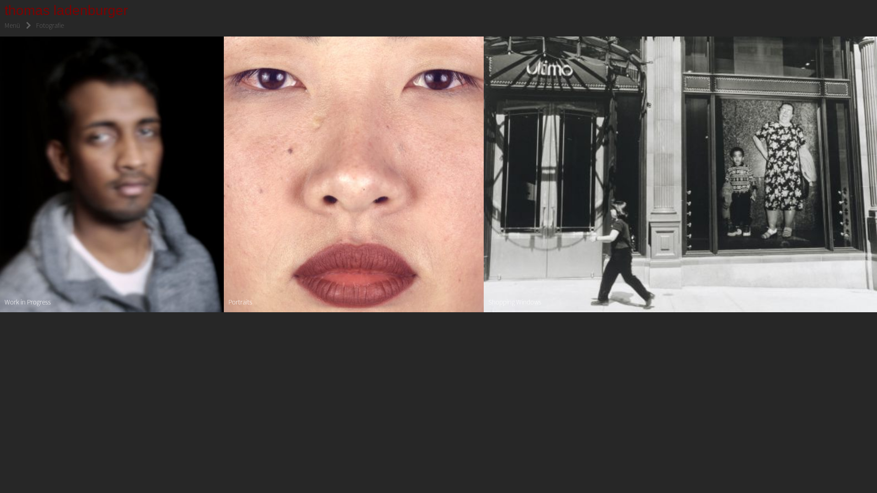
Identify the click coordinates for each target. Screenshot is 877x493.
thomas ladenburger (66, 10)
